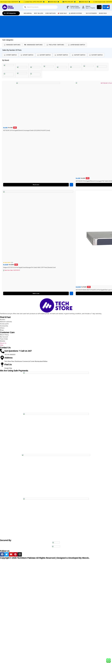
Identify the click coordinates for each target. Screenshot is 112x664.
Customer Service (74, 6)
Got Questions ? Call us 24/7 (18, 351)
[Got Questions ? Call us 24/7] (2, 351)
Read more (36, 184)
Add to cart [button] (36, 293)
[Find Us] (2, 364)
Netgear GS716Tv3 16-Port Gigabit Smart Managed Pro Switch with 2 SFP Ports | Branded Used (29, 267)
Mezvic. (85, 558)
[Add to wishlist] (71, 184)
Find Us (8, 364)
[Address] (2, 358)
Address (8, 357)
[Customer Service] (68, 7)
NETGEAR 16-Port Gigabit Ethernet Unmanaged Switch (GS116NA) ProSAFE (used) (26, 130)
